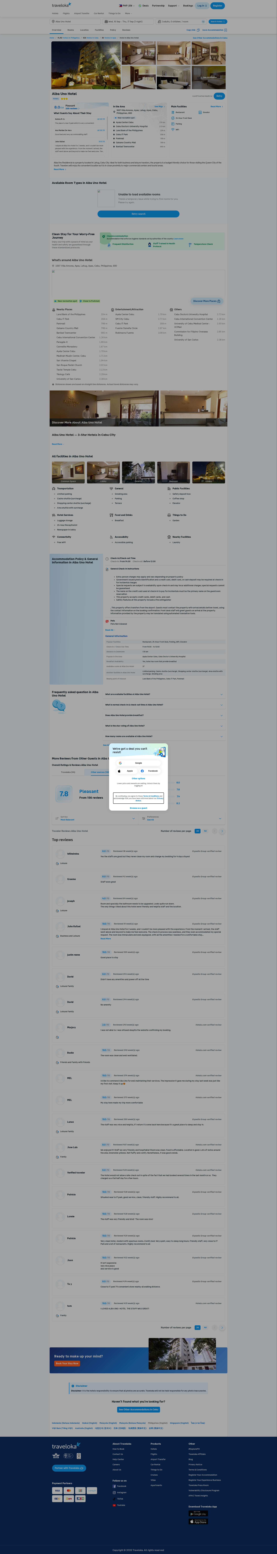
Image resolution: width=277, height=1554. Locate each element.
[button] (138, 778)
